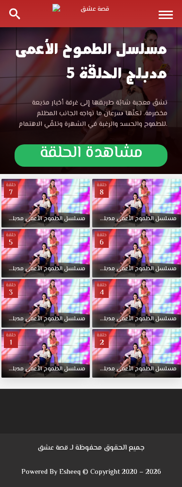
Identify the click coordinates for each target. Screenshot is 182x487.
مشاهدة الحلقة (91, 155)
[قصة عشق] (91, 13)
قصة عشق (53, 448)
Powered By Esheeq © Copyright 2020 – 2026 (91, 472)
